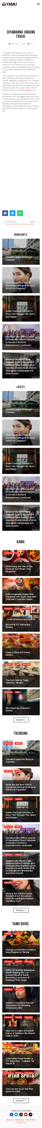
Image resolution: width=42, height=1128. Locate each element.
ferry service (27, 90)
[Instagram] (21, 1114)
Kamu (31, 44)
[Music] (30, 1114)
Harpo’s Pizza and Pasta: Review (18, 653)
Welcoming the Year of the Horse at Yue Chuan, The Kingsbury (19, 569)
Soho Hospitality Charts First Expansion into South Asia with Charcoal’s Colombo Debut (21, 596)
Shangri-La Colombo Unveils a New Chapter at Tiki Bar (20, 951)
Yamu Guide (26, 608)
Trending (18, 743)
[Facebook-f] (11, 1114)
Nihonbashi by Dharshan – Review (18, 709)
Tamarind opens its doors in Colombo (19, 760)
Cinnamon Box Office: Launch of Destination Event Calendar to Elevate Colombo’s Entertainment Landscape (21, 842)
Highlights (8, 553)
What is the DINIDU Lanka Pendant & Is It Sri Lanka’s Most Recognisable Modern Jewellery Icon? (19, 897)
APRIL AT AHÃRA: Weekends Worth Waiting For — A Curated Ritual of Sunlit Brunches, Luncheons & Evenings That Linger (20, 975)
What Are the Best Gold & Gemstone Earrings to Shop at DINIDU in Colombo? (21, 787)
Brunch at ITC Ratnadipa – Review (18, 625)
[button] (21, 720)
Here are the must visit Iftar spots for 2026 (19, 1090)
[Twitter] (16, 1114)
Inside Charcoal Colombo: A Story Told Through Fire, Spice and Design (21, 815)
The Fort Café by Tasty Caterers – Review (17, 681)
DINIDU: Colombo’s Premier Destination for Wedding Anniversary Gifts (19, 1005)
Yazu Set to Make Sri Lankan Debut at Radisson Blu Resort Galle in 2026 (20, 1033)
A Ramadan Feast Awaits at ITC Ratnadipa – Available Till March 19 (20, 1061)
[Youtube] (26, 1114)
